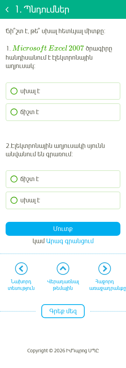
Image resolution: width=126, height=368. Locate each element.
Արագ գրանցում (70, 241)
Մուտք (63, 229)
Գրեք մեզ (63, 311)
